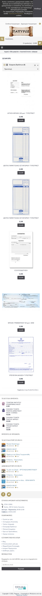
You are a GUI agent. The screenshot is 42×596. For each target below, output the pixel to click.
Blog (4, 541)
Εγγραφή (21, 569)
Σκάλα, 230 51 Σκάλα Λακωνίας (14, 507)
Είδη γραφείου (14, 52)
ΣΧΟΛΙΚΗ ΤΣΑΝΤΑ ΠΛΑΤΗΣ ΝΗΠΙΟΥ (12, 418)
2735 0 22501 (8, 504)
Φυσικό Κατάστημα (12, 444)
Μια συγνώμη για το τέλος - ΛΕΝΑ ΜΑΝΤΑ (20, 480)
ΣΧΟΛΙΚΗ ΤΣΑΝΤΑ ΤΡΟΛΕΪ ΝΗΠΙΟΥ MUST (12, 426)
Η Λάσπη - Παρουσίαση (14, 460)
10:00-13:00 (9, 512)
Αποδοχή (37, 9)
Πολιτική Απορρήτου (9, 529)
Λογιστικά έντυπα (25, 52)
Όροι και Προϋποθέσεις (10, 531)
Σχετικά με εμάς (8, 519)
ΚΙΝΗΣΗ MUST (11, 449)
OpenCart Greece (21, 595)
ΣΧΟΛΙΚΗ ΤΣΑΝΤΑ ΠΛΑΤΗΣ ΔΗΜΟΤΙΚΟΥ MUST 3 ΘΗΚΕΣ (14, 411)
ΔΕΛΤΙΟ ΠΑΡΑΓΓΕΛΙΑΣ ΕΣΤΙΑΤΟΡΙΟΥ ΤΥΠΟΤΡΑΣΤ (21, 165)
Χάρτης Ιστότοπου (8, 534)
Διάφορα (34, 52)
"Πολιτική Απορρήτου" (16, 13)
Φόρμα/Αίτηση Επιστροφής (11, 546)
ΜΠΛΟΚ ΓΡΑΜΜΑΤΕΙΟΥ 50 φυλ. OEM (21, 323)
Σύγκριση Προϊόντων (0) (17, 65)
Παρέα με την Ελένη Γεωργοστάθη (18, 454)
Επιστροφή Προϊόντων (10, 527)
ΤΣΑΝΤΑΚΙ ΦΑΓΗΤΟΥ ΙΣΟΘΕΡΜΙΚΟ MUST (13, 403)
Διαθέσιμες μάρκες (8, 550)
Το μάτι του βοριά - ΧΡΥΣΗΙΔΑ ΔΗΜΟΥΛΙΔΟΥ (21, 470)
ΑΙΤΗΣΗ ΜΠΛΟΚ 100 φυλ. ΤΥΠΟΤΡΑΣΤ (21, 113)
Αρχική (6, 52)
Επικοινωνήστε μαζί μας (10, 544)
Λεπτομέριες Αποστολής (10, 522)
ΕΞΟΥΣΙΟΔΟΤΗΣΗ (21, 270)
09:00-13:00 (13, 509)
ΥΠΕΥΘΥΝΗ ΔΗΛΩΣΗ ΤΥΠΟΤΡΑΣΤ (21, 375)
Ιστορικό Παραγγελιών (10, 548)
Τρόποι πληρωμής (8, 524)
